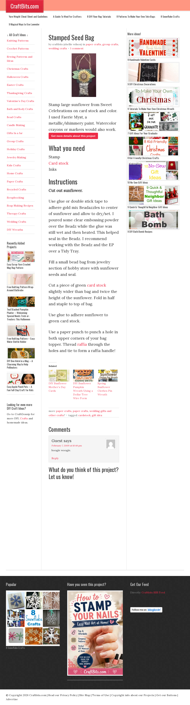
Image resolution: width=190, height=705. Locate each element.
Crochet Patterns (18, 48)
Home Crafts (15, 173)
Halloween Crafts (17, 77)
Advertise (12, 699)
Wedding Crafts (58, 48)
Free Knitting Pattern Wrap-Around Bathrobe (20, 288)
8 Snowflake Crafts (170, 16)
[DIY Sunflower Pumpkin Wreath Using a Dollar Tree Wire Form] (83, 376)
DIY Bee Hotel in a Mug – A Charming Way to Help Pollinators (20, 364)
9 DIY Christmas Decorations (141, 84)
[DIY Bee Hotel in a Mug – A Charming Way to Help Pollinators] (22, 358)
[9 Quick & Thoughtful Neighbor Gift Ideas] (153, 204)
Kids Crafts (14, 165)
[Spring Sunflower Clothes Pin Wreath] (108, 376)
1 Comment (76, 48)
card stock (96, 285)
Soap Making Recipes (20, 205)
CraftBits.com (25, 6)
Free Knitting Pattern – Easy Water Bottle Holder (21, 340)
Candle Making (16, 125)
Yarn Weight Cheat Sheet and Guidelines (28, 16)
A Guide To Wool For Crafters (67, 16)
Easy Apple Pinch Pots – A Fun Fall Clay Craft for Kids (20, 388)
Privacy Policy (68, 695)
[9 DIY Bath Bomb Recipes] (153, 229)
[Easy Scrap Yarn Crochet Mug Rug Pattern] (22, 261)
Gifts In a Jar (15, 133)
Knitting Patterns (18, 40)
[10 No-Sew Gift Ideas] (153, 179)
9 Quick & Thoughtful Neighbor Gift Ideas (147, 207)
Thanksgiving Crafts (19, 93)
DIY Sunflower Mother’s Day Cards (58, 387)
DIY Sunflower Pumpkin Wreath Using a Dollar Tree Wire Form (83, 391)
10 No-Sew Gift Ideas (137, 182)
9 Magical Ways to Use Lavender (24, 24)
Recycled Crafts (16, 189)
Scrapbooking (15, 197)
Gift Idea (97, 415)
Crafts (24, 418)
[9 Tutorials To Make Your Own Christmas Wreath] (153, 106)
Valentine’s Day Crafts (20, 101)
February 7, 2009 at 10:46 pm (67, 445)
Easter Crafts (15, 85)
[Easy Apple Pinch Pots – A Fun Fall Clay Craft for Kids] (22, 384)
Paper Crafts (93, 44)
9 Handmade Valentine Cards (141, 60)
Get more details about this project (73, 135)
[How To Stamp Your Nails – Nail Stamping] (96, 674)
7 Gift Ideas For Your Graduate (142, 133)
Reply (55, 458)
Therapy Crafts (16, 213)
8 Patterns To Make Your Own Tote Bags (136, 16)
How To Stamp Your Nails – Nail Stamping (87, 677)
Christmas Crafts (17, 68)
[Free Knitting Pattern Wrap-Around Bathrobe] (22, 284)
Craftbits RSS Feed (153, 592)
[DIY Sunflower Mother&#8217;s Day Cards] (59, 376)
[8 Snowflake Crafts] (34, 645)
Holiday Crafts (16, 149)
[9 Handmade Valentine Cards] (153, 57)
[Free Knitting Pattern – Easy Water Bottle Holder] (22, 336)
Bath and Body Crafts (20, 109)
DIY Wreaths (15, 229)
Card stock (58, 163)
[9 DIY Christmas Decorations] (153, 81)
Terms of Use (100, 695)
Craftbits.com (37, 695)
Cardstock (84, 415)
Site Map (84, 695)
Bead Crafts (14, 117)
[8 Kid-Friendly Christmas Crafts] (153, 155)
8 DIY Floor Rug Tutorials (99, 16)
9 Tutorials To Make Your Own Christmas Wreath (150, 109)
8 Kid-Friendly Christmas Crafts (143, 158)
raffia (82, 344)
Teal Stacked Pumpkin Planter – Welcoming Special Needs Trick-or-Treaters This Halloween (18, 314)
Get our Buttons (166, 695)
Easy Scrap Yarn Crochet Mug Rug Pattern (19, 266)
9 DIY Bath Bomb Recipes (139, 231)
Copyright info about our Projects (132, 695)
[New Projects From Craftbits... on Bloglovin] (146, 611)
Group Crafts (110, 44)
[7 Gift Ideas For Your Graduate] (153, 130)
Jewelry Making (16, 157)
